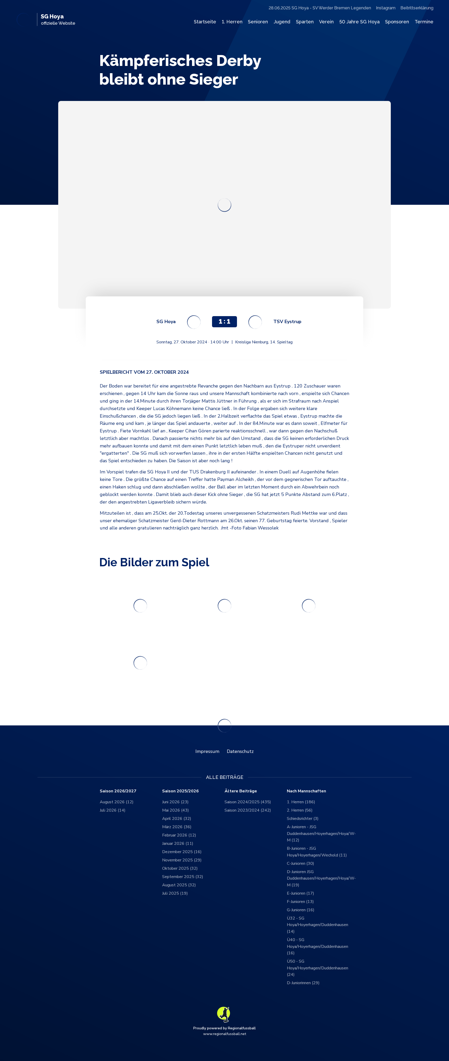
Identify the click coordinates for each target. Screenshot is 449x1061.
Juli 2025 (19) (175, 893)
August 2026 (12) (117, 802)
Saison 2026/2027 (118, 791)
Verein (326, 21)
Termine (424, 21)
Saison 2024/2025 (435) (247, 802)
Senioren (258, 21)
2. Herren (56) (300, 810)
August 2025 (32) (179, 885)
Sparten (305, 21)
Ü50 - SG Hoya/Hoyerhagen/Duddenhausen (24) (317, 967)
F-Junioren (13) (300, 901)
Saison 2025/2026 (180, 791)
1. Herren (232, 21)
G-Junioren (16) (300, 910)
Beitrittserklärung (416, 7)
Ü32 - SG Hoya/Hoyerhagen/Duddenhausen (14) (317, 924)
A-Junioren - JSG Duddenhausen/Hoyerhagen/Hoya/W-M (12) (318, 833)
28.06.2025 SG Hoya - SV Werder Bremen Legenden (320, 7)
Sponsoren (397, 21)
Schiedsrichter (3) (303, 818)
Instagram (385, 7)
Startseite (205, 21)
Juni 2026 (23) (175, 802)
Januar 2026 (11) (177, 843)
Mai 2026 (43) (175, 810)
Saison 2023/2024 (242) (247, 810)
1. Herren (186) (301, 802)
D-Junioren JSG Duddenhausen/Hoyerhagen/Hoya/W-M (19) (318, 878)
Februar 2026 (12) (179, 835)
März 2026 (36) (177, 827)
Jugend (282, 21)
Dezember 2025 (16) (182, 852)
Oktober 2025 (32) (180, 868)
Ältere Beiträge (240, 791)
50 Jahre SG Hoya (359, 21)
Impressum (207, 751)
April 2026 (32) (176, 818)
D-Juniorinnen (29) (303, 983)
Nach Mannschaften (306, 791)
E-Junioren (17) (300, 893)
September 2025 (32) (182, 877)
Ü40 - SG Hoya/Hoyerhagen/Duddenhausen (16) (317, 946)
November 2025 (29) (182, 860)
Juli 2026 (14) (113, 810)
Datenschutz (240, 751)
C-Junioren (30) (300, 863)
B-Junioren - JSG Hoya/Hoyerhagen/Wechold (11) (317, 852)
